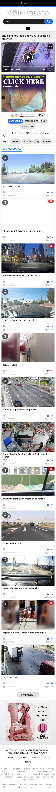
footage (27, 142)
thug (37, 142)
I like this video (12, 115)
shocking (16, 142)
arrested (46, 142)
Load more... (28, 695)
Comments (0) (28, 126)
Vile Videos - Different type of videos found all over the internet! (26, 786)
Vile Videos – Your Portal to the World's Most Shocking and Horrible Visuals (27, 751)
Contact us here (41, 757)
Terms (28, 762)
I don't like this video (16, 115)
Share (44, 121)
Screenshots (31, 121)
